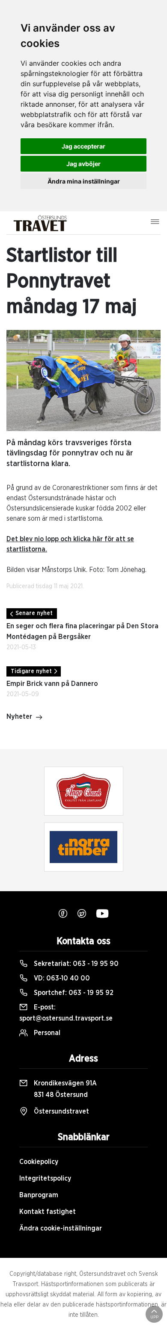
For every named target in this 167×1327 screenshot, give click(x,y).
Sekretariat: (75, 963)
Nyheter (19, 716)
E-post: (66, 1013)
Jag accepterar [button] (83, 146)
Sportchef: (72, 992)
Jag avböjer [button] (83, 163)
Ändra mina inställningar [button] (84, 181)
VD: (61, 978)
